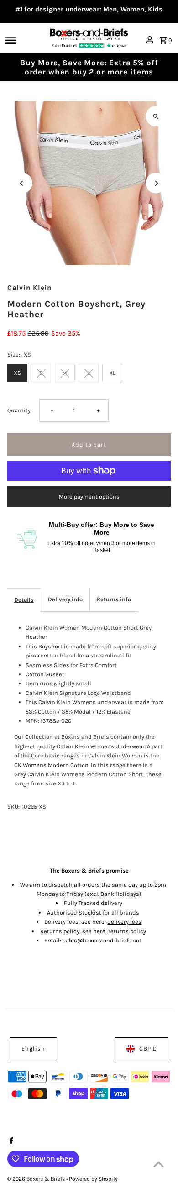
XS (17, 372)
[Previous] (22, 183)
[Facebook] (10, 1141)
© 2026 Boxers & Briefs (36, 1179)
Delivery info (65, 599)
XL (112, 372)
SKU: (13, 806)
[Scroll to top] (158, 1164)
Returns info (114, 599)
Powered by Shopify (93, 1179)
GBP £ (148, 1048)
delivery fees (124, 921)
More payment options (89, 496)
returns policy (127, 931)
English (33, 1048)
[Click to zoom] (156, 116)
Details (24, 599)
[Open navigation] (25, 39)
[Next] (156, 183)
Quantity (19, 410)
